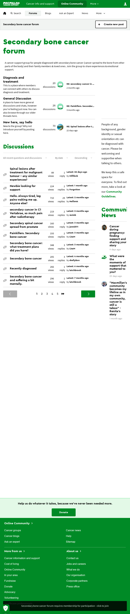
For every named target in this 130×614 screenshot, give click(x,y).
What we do (73, 570)
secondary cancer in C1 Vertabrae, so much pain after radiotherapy (26, 213)
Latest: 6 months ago (78, 266)
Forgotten (74, 190)
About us (72, 551)
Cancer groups (12, 530)
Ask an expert (12, 542)
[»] (63, 293)
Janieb (72, 215)
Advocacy (9, 592)
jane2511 (73, 227)
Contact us (72, 558)
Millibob (73, 176)
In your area (11, 575)
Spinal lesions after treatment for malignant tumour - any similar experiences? (26, 174)
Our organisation (75, 575)
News (85, 13)
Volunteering (11, 598)
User (125, 4)
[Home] (11, 4)
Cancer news (73, 530)
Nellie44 (73, 201)
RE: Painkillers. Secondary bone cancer (80, 106)
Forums (33, 13)
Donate (63, 512)
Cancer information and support (22, 558)
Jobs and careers (76, 564)
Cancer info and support (40, 4)
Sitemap (70, 542)
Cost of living (11, 564)
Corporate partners (77, 581)
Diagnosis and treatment (13, 79)
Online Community (72, 4)
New (111, 24)
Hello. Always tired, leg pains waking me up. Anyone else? (25, 200)
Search (17, 13)
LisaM (72, 237)
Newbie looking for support (23, 188)
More (93, 4)
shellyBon (74, 260)
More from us (13, 551)
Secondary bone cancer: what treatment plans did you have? (26, 247)
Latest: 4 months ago (78, 256)
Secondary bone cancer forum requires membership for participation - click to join (65, 605)
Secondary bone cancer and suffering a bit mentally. (26, 280)
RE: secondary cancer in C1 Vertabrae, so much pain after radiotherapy (80, 84)
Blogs (48, 13)
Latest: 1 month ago (77, 186)
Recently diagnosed (23, 268)
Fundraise (10, 581)
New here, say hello (17, 122)
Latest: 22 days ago (77, 172)
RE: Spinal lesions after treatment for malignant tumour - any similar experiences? (80, 127)
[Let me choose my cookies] (6, 608)
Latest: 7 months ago (78, 278)
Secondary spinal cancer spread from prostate (26, 225)
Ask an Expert (66, 13)
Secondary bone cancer (26, 258)
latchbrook (75, 270)
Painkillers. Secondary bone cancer (24, 235)
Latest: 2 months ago (78, 197)
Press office (73, 587)
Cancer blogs (11, 536)
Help (68, 536)
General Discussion (17, 98)
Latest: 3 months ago (78, 223)
